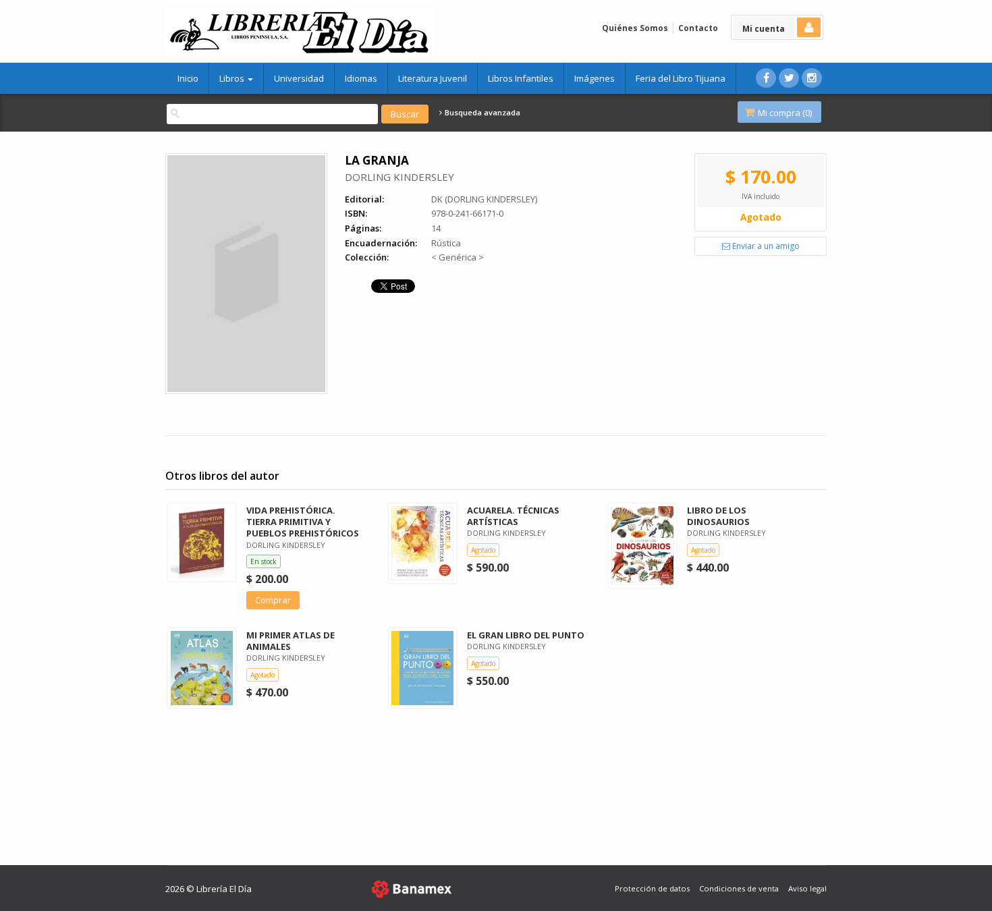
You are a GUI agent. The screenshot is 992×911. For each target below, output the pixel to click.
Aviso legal (807, 888)
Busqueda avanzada (481, 113)
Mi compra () (784, 113)
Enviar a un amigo (765, 246)
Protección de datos (652, 888)
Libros (232, 78)
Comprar (273, 600)
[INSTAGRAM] (812, 78)
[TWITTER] (789, 78)
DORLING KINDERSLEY (399, 177)
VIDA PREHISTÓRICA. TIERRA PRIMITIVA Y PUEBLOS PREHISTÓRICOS (302, 521)
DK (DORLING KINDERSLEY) (484, 199)
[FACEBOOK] (766, 78)
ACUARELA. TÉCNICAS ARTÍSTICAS (513, 516)
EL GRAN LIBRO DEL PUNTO (525, 635)
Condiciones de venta (739, 888)
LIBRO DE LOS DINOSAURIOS (718, 516)
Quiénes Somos (635, 28)
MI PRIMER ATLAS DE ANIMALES (290, 641)
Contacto (698, 28)
